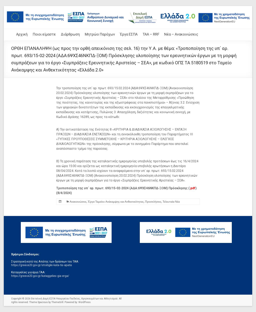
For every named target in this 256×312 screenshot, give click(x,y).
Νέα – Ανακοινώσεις (181, 34)
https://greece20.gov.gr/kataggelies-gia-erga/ (40, 275)
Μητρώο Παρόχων (100, 34)
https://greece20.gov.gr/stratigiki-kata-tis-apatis (41, 265)
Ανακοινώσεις (78, 201)
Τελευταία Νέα (171, 201)
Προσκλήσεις (153, 201)
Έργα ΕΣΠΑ (129, 34)
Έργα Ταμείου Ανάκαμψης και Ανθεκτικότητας (116, 201)
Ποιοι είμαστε (44, 34)
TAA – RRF (151, 34)
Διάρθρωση (70, 34)
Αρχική (22, 34)
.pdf (192, 188)
